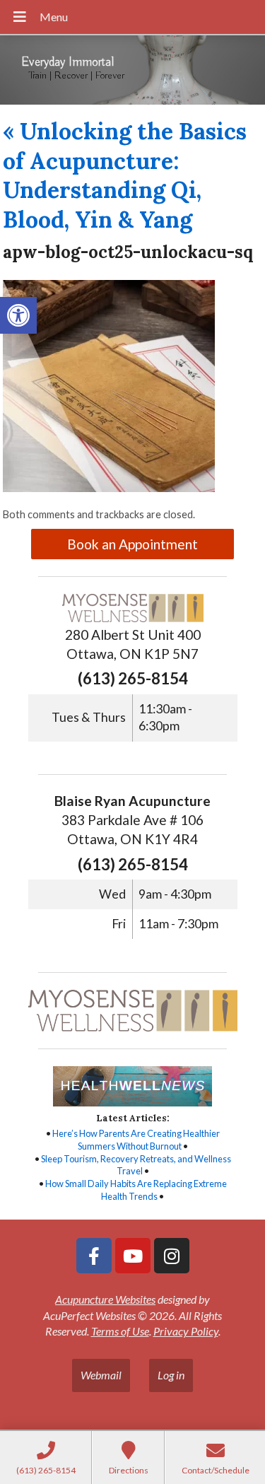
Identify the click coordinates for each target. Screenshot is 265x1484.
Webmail (101, 1374)
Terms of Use (120, 1331)
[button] (18, 315)
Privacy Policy (185, 1331)
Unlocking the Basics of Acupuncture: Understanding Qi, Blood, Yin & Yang (125, 175)
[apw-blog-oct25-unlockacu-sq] (109, 487)
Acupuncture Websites (105, 1299)
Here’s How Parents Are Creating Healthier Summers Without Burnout (136, 1140)
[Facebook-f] (94, 1255)
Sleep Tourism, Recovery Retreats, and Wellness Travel (136, 1165)
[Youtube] (133, 1255)
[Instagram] (171, 1255)
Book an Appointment (132, 544)
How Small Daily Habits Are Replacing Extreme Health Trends (136, 1190)
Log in (171, 1374)
